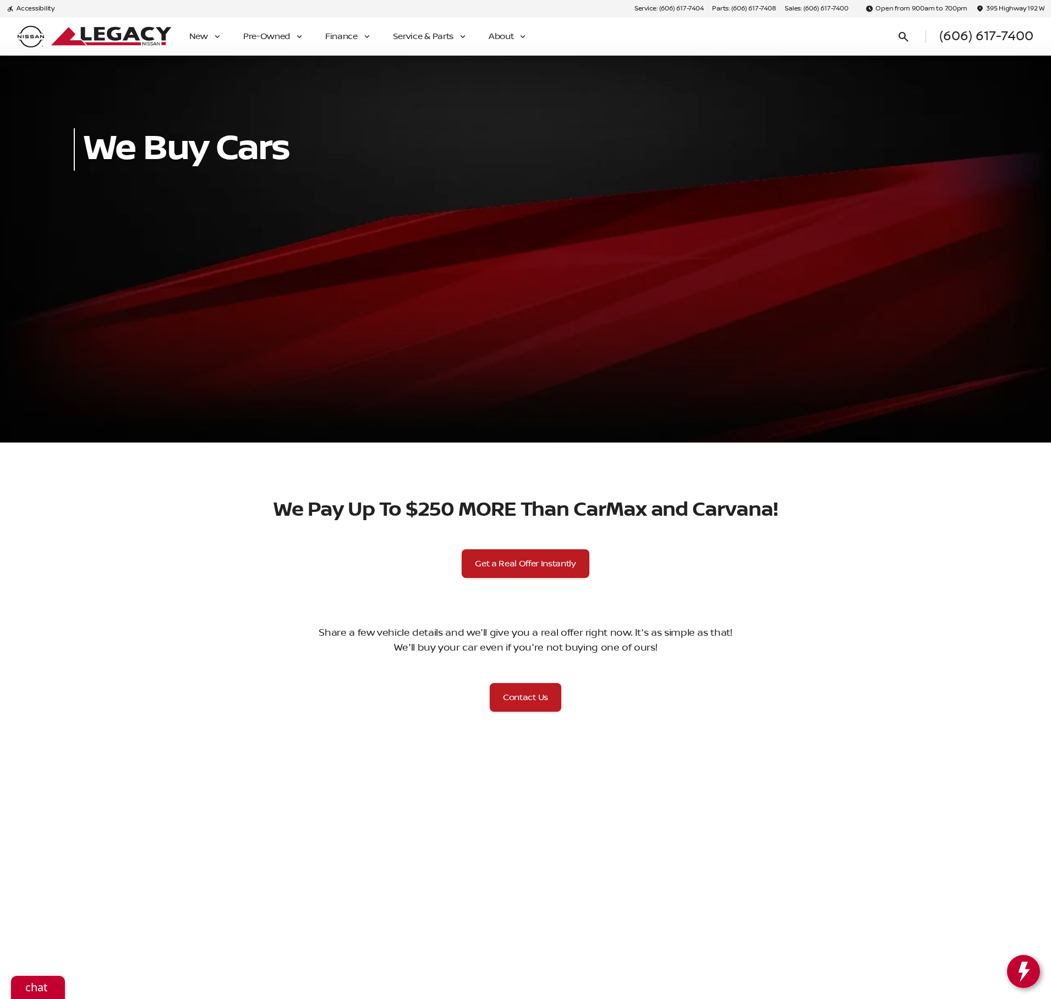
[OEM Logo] (31, 37)
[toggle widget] (1023, 971)
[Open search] (903, 37)
